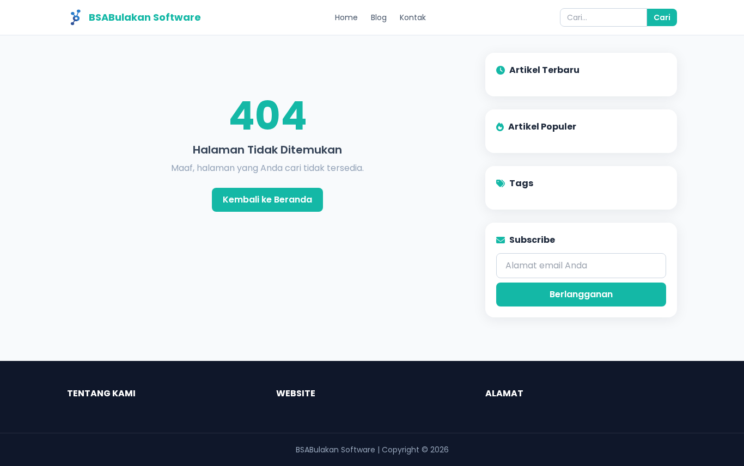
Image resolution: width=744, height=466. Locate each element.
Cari (662, 17)
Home (346, 17)
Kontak (413, 17)
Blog (379, 17)
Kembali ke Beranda (267, 199)
